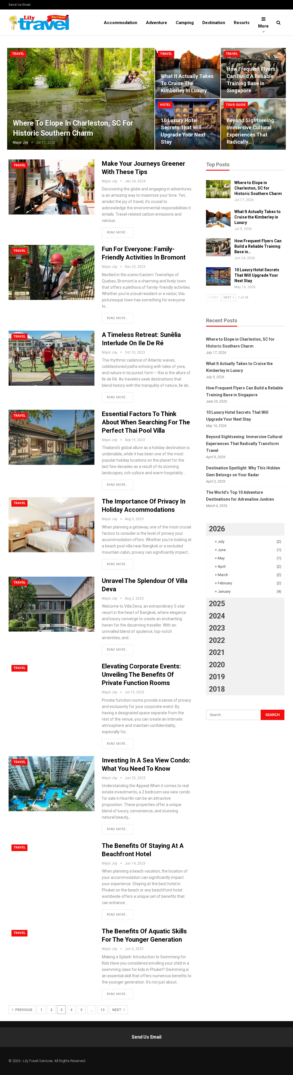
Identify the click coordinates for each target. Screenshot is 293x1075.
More (263, 26)
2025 (217, 604)
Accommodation (120, 22)
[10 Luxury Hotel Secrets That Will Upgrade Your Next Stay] (218, 276)
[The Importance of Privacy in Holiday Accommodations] (51, 524)
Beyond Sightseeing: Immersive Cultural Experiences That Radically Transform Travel (244, 443)
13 (102, 1010)
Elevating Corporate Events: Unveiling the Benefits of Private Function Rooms (141, 674)
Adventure (156, 22)
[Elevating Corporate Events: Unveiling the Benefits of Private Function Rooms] (51, 689)
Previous (23, 1010)
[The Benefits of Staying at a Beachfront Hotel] (51, 869)
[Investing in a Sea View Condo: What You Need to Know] (51, 783)
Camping (185, 22)
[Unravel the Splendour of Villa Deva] (51, 604)
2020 (217, 665)
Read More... (117, 232)
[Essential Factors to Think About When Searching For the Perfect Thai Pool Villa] (51, 437)
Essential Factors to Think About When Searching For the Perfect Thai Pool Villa (146, 422)
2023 (217, 628)
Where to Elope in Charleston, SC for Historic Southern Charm (258, 188)
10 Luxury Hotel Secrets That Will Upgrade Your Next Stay (256, 275)
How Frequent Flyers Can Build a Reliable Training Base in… (258, 246)
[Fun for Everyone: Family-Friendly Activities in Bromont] (51, 272)
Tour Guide (236, 105)
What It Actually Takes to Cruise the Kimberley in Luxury (187, 83)
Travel (18, 54)
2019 (217, 677)
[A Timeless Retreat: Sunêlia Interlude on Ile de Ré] (51, 358)
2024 (217, 616)
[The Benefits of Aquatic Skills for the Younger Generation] (51, 954)
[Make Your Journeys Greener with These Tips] (51, 186)
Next (117, 1010)
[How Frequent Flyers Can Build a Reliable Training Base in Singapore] (218, 247)
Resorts (242, 22)
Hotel (165, 105)
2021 (217, 652)
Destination (213, 22)
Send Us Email (20, 5)
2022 (217, 640)
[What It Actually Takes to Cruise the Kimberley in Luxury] (218, 218)
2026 (217, 529)
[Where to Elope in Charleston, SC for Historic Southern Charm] (81, 99)
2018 (217, 689)
